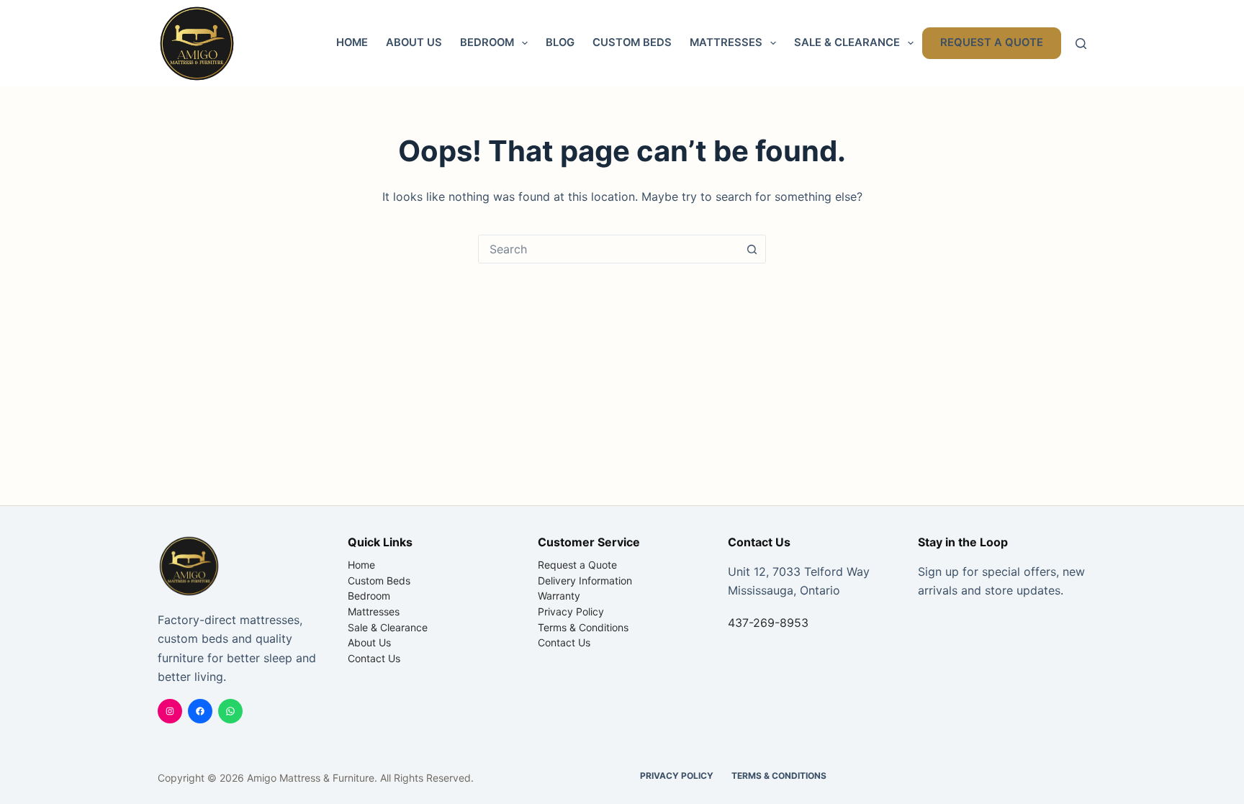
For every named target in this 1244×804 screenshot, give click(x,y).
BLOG (560, 42)
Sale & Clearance (847, 42)
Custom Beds (632, 42)
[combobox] (608, 249)
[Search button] (751, 249)
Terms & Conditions (583, 627)
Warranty (559, 596)
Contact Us (374, 658)
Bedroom (487, 42)
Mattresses (726, 42)
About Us (414, 42)
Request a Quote (991, 42)
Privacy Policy (571, 611)
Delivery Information (585, 580)
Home (352, 42)
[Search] (1081, 43)
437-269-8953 (768, 622)
